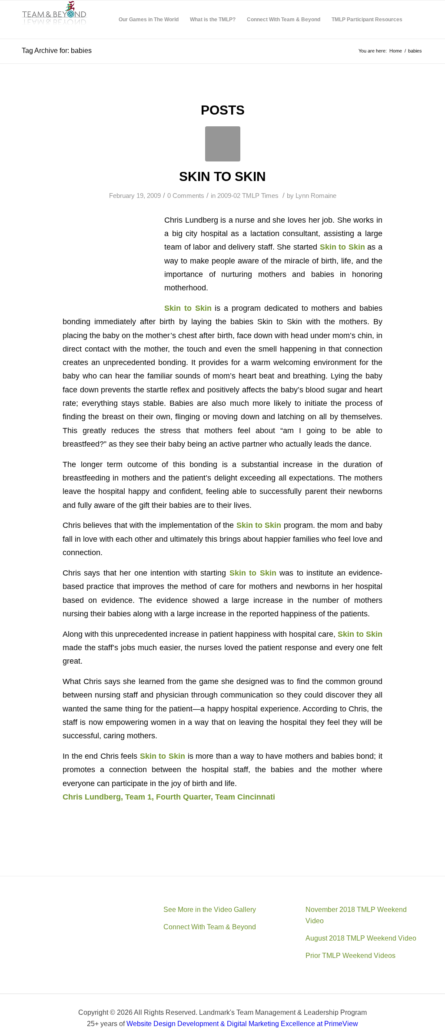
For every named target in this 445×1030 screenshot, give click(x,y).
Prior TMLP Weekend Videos (350, 955)
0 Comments (185, 195)
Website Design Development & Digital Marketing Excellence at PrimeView (242, 1023)
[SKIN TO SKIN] (222, 143)
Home (395, 50)
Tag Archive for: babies (57, 50)
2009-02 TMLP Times (248, 195)
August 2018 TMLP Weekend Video (361, 938)
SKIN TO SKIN (222, 176)
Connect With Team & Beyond (209, 927)
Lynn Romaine (316, 195)
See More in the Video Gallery (209, 909)
